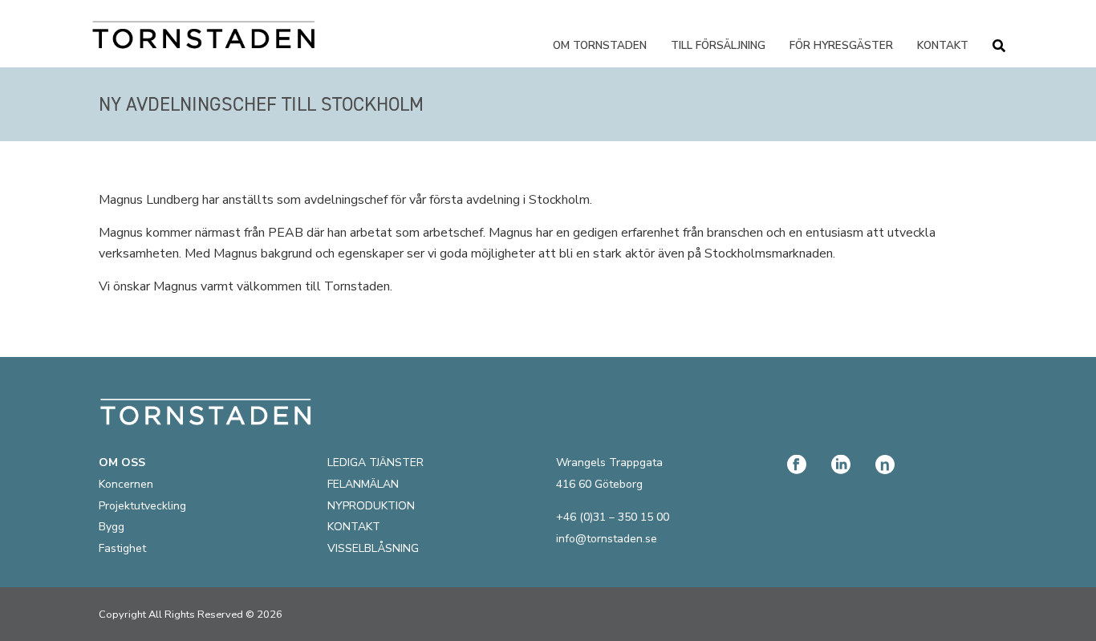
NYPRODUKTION (371, 505)
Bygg (111, 526)
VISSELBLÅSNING (373, 548)
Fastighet (122, 548)
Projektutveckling (142, 505)
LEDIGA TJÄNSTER (375, 462)
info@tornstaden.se (606, 538)
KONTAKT (353, 526)
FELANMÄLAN (363, 484)
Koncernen (126, 484)
